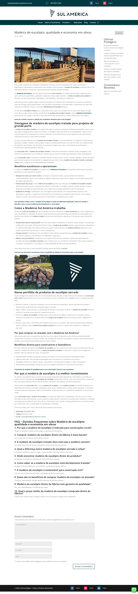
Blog (86, 23)
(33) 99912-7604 (56, 3)
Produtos (66, 23)
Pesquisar (119, 33)
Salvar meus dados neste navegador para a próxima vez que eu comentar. (42, 561)
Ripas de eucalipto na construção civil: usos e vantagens (112, 63)
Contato (93, 23)
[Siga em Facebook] (91, 3)
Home (40, 23)
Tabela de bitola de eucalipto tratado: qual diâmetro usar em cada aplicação (114, 55)
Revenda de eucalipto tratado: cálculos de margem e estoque (113, 47)
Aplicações (78, 23)
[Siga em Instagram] (104, 3)
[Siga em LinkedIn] (99, 588)
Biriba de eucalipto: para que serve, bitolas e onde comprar (112, 77)
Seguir (97, 3)
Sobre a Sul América (52, 23)
